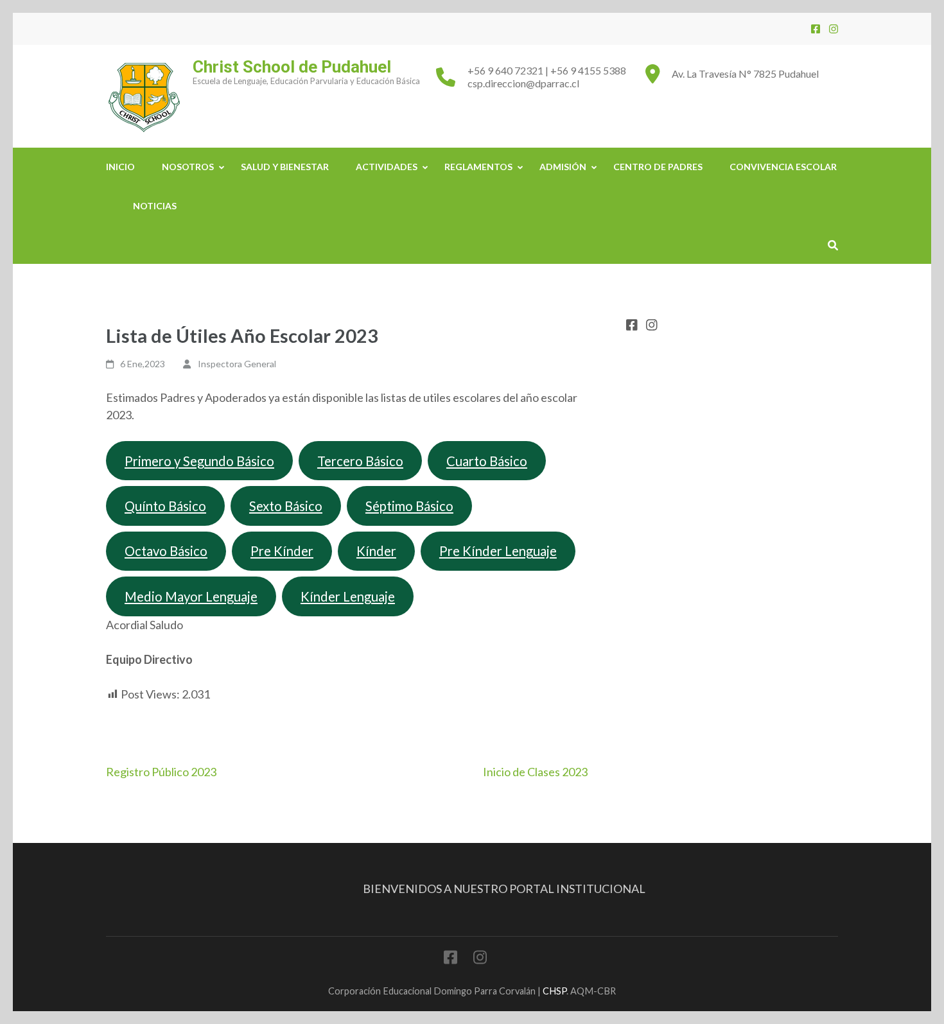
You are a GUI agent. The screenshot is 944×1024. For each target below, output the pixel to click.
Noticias (155, 205)
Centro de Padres (658, 166)
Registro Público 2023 (161, 772)
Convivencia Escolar (783, 166)
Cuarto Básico (486, 461)
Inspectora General (237, 363)
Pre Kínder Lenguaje (498, 551)
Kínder (376, 551)
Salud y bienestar (285, 166)
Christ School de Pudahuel (292, 66)
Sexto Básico (285, 506)
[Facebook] (815, 28)
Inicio (120, 166)
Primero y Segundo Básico (199, 461)
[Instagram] (833, 28)
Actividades (386, 166)
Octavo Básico (166, 551)
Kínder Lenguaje (348, 596)
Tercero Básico (360, 461)
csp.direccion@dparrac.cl (523, 83)
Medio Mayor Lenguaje (191, 596)
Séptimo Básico (409, 506)
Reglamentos (478, 166)
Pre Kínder (281, 551)
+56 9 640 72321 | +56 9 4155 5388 (547, 70)
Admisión (562, 166)
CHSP (554, 990)
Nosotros (188, 166)
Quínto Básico (165, 506)
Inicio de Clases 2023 (535, 772)
